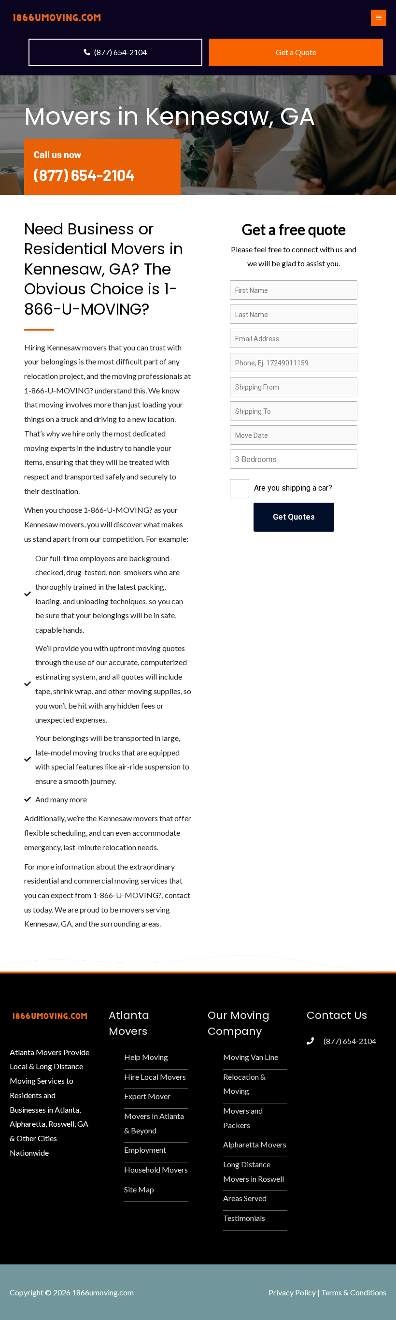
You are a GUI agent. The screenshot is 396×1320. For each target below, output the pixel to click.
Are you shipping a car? (293, 488)
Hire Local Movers (155, 1076)
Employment (145, 1149)
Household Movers (156, 1169)
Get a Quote (296, 52)
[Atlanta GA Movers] (56, 17)
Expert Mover (147, 1096)
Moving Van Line (250, 1056)
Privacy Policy (292, 1292)
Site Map (139, 1189)
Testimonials (244, 1217)
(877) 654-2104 (120, 52)
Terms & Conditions (353, 1292)
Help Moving (146, 1056)
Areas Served (245, 1198)
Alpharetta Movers (254, 1144)
